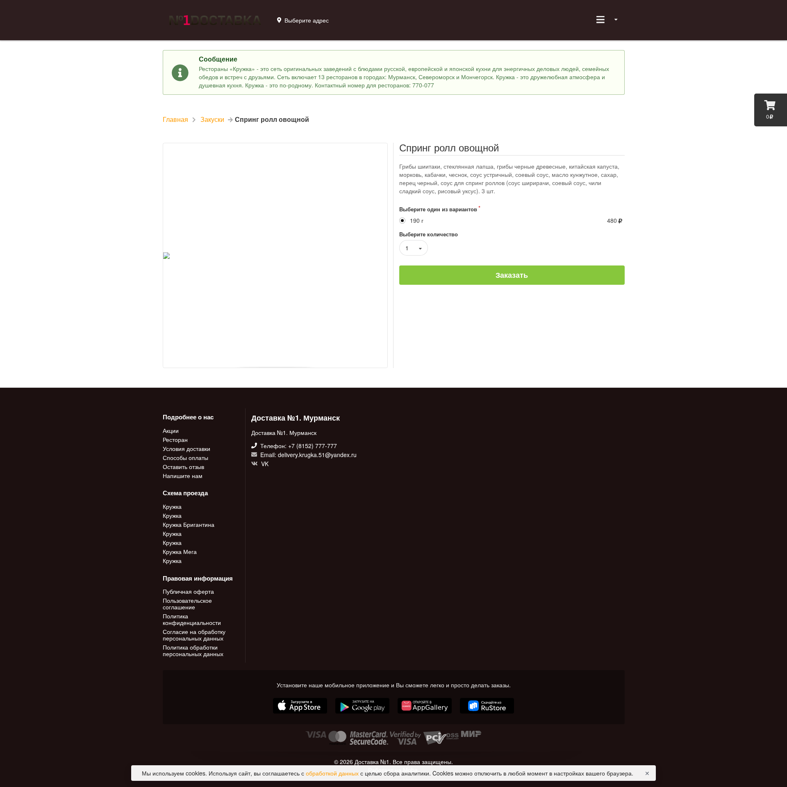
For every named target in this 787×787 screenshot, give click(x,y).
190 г (416, 220)
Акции (171, 431)
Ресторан (175, 439)
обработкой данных (333, 773)
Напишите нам (182, 475)
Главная (175, 119)
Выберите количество (428, 234)
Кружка (172, 506)
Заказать (512, 275)
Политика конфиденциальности (192, 619)
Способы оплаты (185, 457)
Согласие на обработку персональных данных (194, 634)
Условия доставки (186, 448)
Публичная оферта (188, 591)
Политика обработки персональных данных (193, 650)
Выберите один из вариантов (438, 209)
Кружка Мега (180, 551)
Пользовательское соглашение (187, 603)
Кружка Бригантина (188, 524)
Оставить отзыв (183, 466)
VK (263, 463)
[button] (425, 714)
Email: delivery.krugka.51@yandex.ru (308, 455)
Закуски (212, 119)
